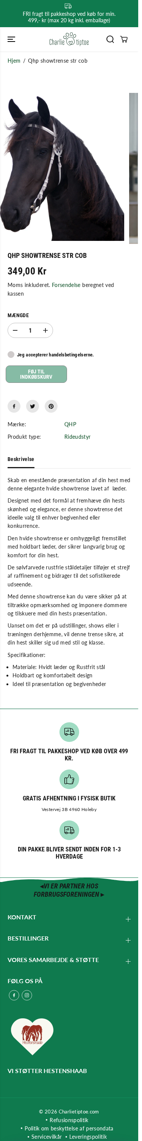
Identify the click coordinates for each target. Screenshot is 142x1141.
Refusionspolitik (69, 1120)
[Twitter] (32, 406)
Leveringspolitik (88, 1136)
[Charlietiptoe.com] (69, 39)
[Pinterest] (51, 406)
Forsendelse (66, 285)
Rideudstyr (77, 436)
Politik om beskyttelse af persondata (69, 1128)
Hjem (14, 60)
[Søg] (110, 39)
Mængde (18, 315)
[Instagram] (26, 995)
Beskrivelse (21, 459)
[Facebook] (14, 406)
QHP (70, 424)
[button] (12, 39)
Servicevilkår (46, 1136)
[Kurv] (124, 39)
